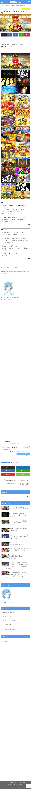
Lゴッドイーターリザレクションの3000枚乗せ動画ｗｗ (18, 543)
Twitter (10, 602)
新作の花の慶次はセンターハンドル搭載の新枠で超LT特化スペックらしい (18, 556)
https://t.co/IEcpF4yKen (8, 213)
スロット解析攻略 (8, 612)
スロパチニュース (6, 462)
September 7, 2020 (7, 221)
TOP (7, 782)
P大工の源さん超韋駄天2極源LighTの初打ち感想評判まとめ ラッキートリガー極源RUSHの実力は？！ (15, 575)
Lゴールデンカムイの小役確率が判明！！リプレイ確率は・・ (18, 522)
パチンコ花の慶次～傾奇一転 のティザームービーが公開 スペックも (18, 515)
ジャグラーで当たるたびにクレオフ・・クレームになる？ (18, 507)
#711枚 (11, 212)
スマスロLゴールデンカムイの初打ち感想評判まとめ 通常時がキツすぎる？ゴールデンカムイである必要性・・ (15, 565)
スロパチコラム (7, 616)
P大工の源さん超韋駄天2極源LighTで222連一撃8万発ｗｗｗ (18, 549)
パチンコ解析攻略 (8, 629)
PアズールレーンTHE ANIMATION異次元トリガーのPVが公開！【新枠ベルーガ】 (18, 536)
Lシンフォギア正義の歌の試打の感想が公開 (18, 529)
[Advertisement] (15, 372)
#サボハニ (21, 212)
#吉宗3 (7, 212)
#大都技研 (15, 212)
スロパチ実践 (6, 625)
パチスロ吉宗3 (15, 462)
